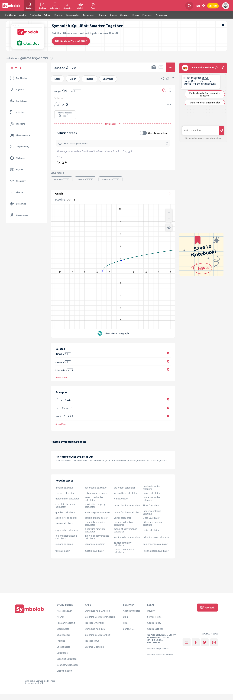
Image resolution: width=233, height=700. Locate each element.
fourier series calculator (155, 544)
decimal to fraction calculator (123, 523)
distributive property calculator (95, 505)
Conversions (22, 215)
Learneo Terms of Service (160, 654)
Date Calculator (151, 518)
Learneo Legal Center (158, 648)
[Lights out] (203, 5)
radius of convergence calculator (125, 530)
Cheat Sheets (63, 646)
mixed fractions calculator (127, 505)
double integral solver (96, 518)
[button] (154, 69)
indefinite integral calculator (152, 512)
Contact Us (129, 628)
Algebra (20, 89)
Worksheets (63, 628)
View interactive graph (117, 333)
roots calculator (151, 530)
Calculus (20, 112)
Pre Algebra (21, 78)
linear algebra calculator (155, 551)
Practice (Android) (94, 622)
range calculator (151, 493)
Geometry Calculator (67, 665)
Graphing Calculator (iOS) (98, 635)
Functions (20, 124)
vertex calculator (64, 523)
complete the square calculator (66, 505)
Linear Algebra (23, 135)
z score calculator (64, 493)
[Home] (29, 613)
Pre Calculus (21, 101)
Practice (61, 641)
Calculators (63, 652)
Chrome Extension (94, 646)
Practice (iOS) (92, 641)
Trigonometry (22, 146)
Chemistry (21, 181)
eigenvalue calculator (66, 530)
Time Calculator (151, 505)
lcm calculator (121, 498)
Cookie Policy (154, 622)
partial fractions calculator (127, 512)
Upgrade (213, 5)
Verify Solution (64, 671)
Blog (125, 616)
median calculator (64, 487)
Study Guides (63, 635)
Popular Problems (66, 622)
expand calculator (64, 544)
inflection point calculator (156, 537)
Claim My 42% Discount (71, 41)
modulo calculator (94, 551)
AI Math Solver (64, 611)
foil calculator (62, 551)
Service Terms (154, 616)
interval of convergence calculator (97, 537)
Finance (19, 192)
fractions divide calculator (127, 537)
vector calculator (122, 518)
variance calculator (95, 544)
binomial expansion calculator (95, 523)
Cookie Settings (155, 628)
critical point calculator (96, 493)
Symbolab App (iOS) (95, 628)
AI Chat (60, 616)
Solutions (11, 58)
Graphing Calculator (67, 658)
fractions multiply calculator (123, 544)
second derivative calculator (94, 498)
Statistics (20, 158)
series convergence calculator (124, 550)
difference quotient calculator (152, 523)
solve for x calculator (66, 518)
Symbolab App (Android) (97, 611)
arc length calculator (124, 487)
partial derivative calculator (151, 498)
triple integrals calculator (97, 512)
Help (125, 622)
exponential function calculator (66, 537)
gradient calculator (65, 512)
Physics (19, 169)
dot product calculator (96, 487)
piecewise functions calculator (95, 530)
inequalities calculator (125, 493)
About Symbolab (131, 611)
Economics (21, 204)
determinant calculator (67, 498)
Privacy (151, 611)
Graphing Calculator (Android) (100, 616)
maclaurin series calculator (151, 487)
